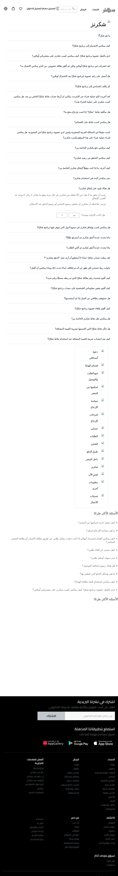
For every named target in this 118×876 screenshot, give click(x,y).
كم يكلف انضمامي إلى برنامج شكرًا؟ (92, 86)
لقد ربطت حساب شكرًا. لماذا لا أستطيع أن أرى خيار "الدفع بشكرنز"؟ (77, 257)
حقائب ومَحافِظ (108, 805)
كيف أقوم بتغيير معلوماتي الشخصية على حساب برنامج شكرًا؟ (80, 288)
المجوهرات (110, 809)
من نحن (75, 823)
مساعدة (39, 819)
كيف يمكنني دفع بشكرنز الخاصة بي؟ (92, 147)
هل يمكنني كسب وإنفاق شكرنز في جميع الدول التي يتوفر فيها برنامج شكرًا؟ (73, 227)
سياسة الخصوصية (71, 843)
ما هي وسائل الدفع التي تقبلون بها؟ (97, 573)
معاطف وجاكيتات (71, 777)
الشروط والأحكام (72, 847)
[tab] (59, 36)
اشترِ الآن (93, 474)
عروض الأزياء (109, 835)
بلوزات (112, 764)
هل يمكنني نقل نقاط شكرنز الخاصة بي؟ (90, 318)
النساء (112, 801)
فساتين (111, 777)
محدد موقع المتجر (107, 843)
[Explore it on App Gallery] (53, 742)
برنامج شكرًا (74, 839)
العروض (111, 823)
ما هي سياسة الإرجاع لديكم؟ (100, 530)
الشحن (94, 444)
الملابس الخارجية (108, 781)
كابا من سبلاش (36, 772)
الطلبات (94, 436)
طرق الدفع (92, 451)
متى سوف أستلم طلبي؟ (102, 558)
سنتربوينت (110, 865)
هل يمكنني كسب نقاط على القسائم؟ (92, 122)
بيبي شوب (110, 861)
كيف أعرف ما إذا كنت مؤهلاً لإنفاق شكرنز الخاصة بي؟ (84, 168)
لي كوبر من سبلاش (35, 776)
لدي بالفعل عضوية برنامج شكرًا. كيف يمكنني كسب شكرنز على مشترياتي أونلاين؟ (71, 56)
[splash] (108, 11)
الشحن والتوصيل (36, 827)
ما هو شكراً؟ (104, 35)
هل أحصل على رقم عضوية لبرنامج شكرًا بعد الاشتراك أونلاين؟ (80, 76)
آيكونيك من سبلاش (34, 780)
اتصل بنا (40, 823)
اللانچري (111, 797)
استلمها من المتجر (92, 390)
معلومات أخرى (93, 485)
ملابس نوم (110, 785)
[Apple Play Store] (103, 742)
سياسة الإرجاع (94, 404)
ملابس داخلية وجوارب (69, 785)
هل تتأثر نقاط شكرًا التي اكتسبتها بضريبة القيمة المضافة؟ (82, 328)
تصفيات (111, 831)
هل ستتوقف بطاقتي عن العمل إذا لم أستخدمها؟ (87, 298)
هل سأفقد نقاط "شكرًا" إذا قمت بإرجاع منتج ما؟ (86, 112)
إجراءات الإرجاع (94, 417)
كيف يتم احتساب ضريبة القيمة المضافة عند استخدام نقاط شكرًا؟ (78, 339)
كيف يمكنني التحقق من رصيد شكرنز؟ (92, 158)
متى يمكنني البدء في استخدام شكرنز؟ (91, 178)
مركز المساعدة (36, 839)
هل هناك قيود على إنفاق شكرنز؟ (94, 188)
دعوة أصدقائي (93, 354)
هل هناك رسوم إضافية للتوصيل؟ (98, 565)
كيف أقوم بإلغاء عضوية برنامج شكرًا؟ (92, 308)
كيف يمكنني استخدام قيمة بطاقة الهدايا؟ (94, 581)
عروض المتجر (109, 827)
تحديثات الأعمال (94, 499)
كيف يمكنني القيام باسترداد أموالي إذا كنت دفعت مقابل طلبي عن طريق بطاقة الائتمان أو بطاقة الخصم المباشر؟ (63, 540)
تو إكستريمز (38, 768)
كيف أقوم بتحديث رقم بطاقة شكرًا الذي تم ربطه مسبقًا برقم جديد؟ (78, 278)
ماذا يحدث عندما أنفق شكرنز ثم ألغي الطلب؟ (88, 247)
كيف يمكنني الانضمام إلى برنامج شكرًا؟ (91, 45)
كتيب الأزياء (110, 839)
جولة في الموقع (71, 835)
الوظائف (75, 831)
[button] (20, 8)
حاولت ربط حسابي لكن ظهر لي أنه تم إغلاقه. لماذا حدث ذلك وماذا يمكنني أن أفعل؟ (70, 268)
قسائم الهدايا (91, 365)
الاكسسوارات (73, 793)
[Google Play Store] (78, 743)
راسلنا (77, 827)
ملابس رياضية (109, 793)
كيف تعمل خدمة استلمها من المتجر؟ (96, 522)
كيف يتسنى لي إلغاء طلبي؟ (101, 550)
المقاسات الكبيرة (36, 792)
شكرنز (94, 467)
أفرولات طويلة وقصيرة (105, 773)
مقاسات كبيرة (108, 789)
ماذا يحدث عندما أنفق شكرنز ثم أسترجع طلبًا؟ (88, 237)
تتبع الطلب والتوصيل (92, 376)
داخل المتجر (92, 459)
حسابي (94, 428)
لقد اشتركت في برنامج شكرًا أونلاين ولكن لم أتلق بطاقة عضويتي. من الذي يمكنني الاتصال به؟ (65, 66)
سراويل (112, 769)
